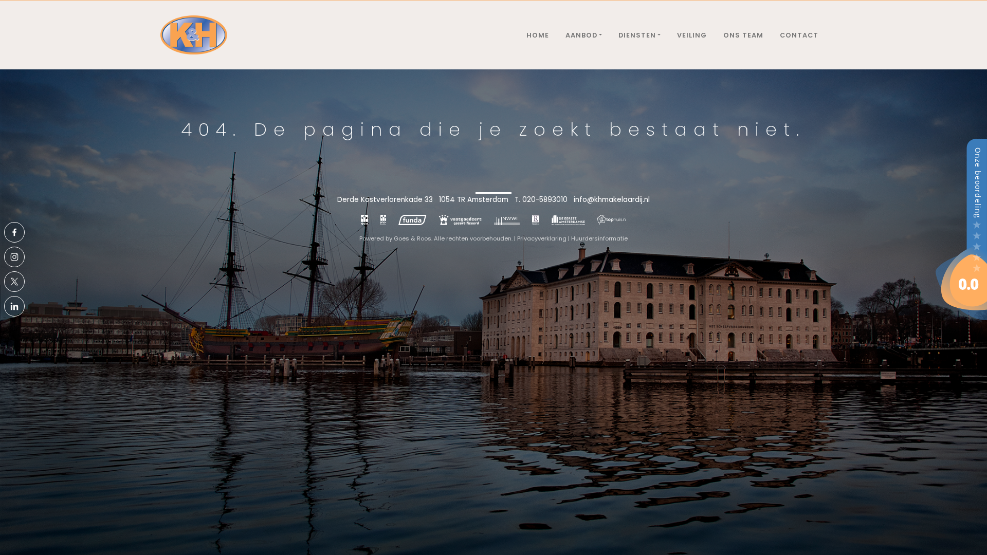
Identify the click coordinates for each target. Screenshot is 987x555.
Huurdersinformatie (599, 238)
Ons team (743, 35)
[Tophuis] (612, 220)
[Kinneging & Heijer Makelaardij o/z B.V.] (961, 229)
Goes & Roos (412, 238)
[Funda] (412, 220)
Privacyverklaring (541, 238)
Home (537, 35)
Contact (799, 35)
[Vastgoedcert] (460, 220)
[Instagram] (14, 257)
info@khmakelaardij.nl (612, 200)
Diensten (637, 35)
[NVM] (364, 220)
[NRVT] (536, 220)
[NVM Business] (383, 220)
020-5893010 (545, 200)
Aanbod (581, 35)
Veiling (692, 35)
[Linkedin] (14, 306)
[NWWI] (507, 220)
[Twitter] (14, 281)
